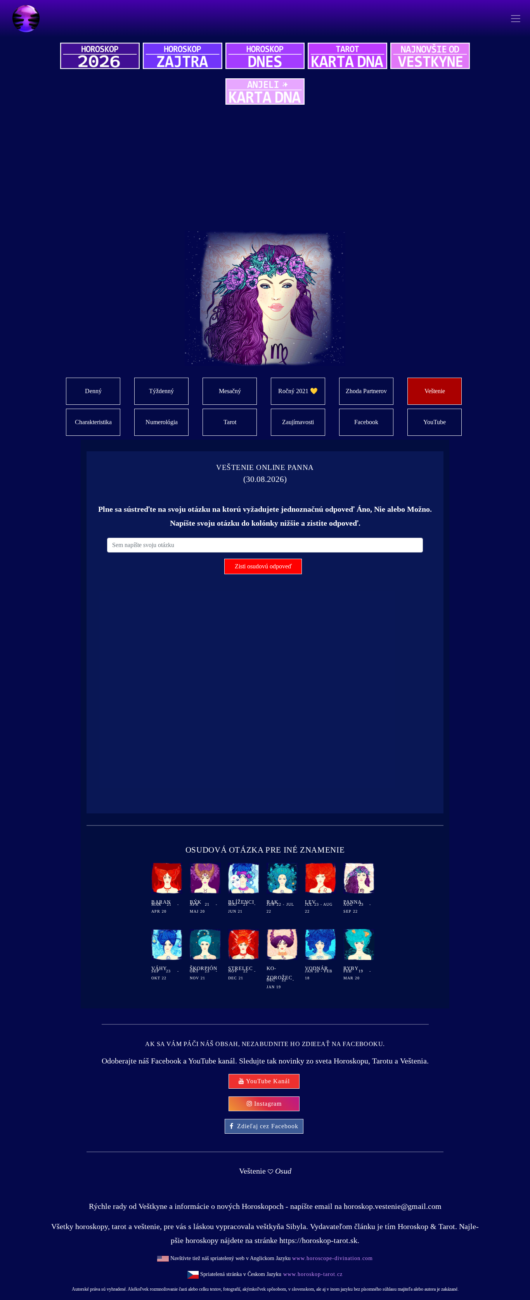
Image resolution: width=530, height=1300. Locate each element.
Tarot (229, 422)
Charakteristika (93, 422)
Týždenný (161, 391)
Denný (93, 391)
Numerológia (161, 422)
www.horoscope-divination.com (332, 1258)
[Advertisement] (288, 172)
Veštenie (434, 391)
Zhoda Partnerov (366, 391)
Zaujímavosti (298, 422)
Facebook (366, 422)
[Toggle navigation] (515, 18)
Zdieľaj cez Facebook (267, 1126)
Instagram (268, 1103)
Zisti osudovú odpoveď (263, 566)
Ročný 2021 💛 (298, 391)
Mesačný (230, 391)
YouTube (434, 422)
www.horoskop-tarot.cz (312, 1274)
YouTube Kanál (268, 1081)
